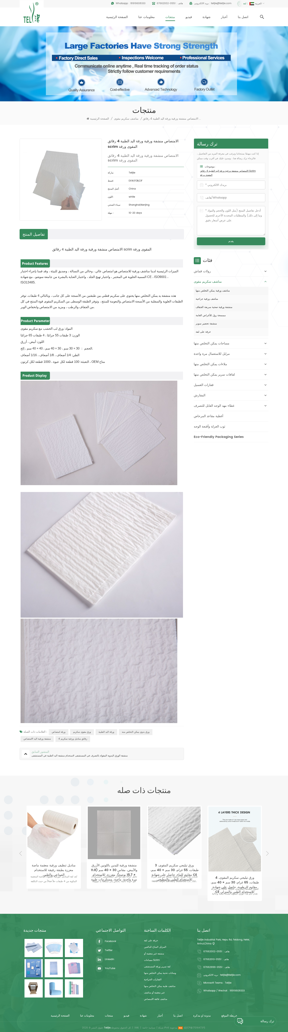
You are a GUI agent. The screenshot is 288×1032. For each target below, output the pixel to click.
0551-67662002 (166, 3)
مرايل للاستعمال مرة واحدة (212, 353)
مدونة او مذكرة (202, 1015)
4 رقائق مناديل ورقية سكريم (72, 739)
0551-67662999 (212, 967)
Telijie (228, 983)
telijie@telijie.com (221, 3)
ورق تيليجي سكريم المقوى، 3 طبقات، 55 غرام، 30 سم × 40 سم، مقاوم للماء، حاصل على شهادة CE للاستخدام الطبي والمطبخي (114, 867)
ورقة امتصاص (58, 732)
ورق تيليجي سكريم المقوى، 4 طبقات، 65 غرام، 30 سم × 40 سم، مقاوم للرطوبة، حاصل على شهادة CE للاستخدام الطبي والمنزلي (174, 880)
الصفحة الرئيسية (117, 17)
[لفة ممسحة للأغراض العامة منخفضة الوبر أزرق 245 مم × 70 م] (54, 988)
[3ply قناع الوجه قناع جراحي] (54, 948)
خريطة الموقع (229, 1015)
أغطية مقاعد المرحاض (208, 416)
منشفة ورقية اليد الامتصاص (37, 739)
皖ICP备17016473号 (194, 1028)
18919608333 (137, 3)
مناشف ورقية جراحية (207, 299)
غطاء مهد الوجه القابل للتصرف (214, 405)
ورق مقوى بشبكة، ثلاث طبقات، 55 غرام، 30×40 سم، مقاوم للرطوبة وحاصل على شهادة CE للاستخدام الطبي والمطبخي (235, 867)
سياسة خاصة (148, 1028)
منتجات (170, 17)
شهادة (206, 17)
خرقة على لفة (203, 332)
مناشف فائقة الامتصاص (155, 999)
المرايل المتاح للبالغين (155, 947)
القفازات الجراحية (152, 979)
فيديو (189, 17)
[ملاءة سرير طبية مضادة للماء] (33, 948)
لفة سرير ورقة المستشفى (157, 966)
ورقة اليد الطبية (106, 732)
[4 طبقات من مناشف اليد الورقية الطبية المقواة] (74, 948)
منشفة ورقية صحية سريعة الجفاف (214, 307)
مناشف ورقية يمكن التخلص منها (213, 291)
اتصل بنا (243, 17)
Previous (21, 853)
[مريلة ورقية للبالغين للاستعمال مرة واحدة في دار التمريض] (54, 968)
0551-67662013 (212, 959)
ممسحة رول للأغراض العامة (211, 315)
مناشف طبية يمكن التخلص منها (159, 986)
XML (136, 1028)
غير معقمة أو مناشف (154, 993)
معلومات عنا (146, 17)
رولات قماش (202, 271)
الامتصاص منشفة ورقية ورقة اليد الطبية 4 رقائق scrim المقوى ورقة (228, 173)
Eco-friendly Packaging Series (219, 436)
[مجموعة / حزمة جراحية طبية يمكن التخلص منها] (33, 968)
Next (267, 853)
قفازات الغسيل (204, 385)
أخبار (224, 17)
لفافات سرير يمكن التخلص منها (214, 374)
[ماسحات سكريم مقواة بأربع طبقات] (33, 988)
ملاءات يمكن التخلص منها (210, 364)
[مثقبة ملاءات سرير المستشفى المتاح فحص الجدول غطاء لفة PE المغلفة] (74, 988)
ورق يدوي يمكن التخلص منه (135, 732)
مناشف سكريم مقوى (126, 119)
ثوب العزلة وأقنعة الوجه (209, 426)
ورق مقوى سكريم (82, 732)
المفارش (199, 395)
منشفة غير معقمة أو (154, 954)
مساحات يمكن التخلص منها (211, 343)
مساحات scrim (152, 960)
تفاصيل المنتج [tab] (34, 234)
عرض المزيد (54, 891)
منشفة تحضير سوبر (206, 324)
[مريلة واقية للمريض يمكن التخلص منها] (74, 968)
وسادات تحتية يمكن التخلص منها (160, 973)
